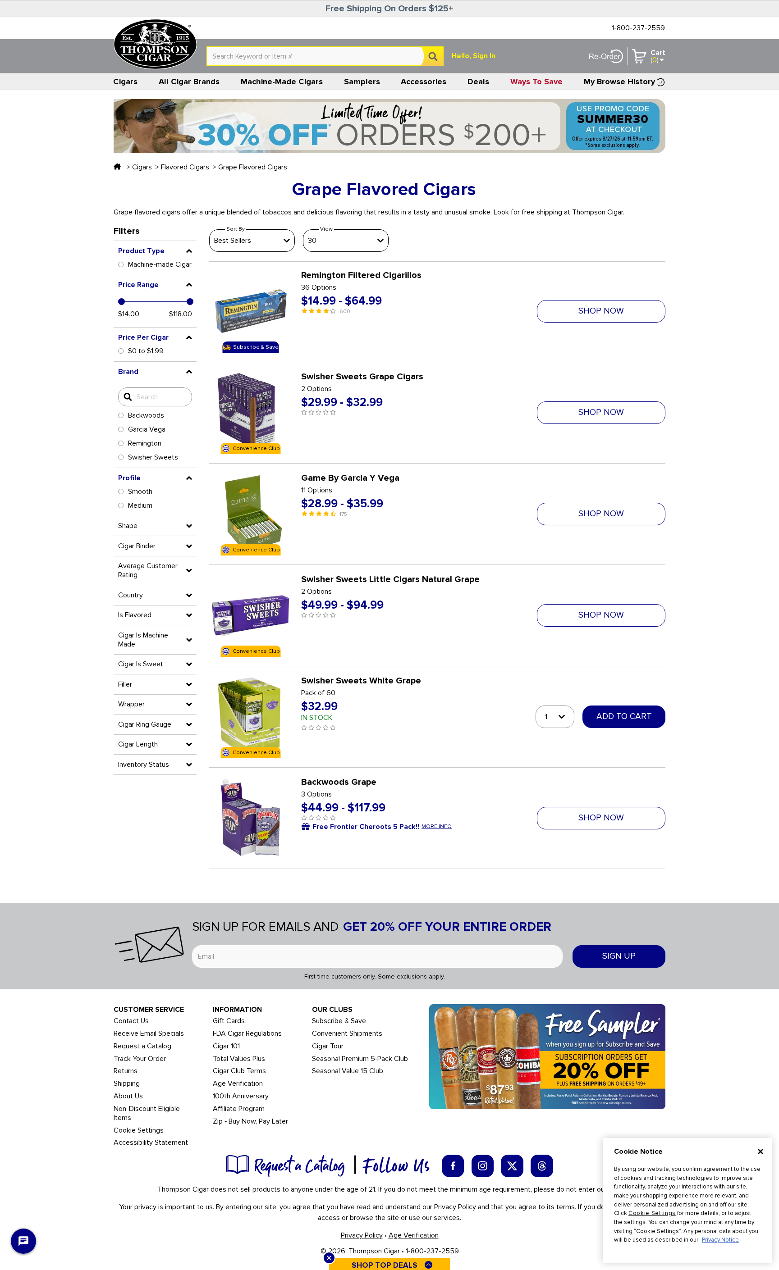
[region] (687, 1200)
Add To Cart (624, 716)
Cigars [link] (125, 81)
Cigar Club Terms (239, 1071)
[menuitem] (125, 81)
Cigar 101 (226, 1046)
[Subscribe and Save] (547, 1056)
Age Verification (238, 1083)
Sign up (619, 956)
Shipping (127, 1083)
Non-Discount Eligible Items (147, 1113)
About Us (128, 1096)
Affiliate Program (239, 1109)
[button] (155, 250)
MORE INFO (437, 827)
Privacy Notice (720, 1239)
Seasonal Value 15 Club (347, 1071)
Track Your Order (140, 1059)
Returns (125, 1071)
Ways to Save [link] (536, 81)
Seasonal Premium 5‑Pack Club (360, 1059)
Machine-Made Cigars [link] (282, 81)
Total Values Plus (239, 1059)
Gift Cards (229, 1021)
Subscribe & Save (339, 1021)
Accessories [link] (423, 81)
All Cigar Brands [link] (189, 81)
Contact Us (131, 1021)
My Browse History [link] (619, 81)
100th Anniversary (241, 1096)
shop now (601, 311)
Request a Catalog (142, 1046)
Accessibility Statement (151, 1142)
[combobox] (325, 56)
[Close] (760, 1151)
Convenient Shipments (347, 1033)
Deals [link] (478, 81)
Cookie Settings (652, 1213)
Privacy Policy (362, 1235)
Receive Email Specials (149, 1033)
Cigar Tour (328, 1046)
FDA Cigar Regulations (247, 1033)
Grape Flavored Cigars (252, 167)
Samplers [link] (362, 81)
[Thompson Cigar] (155, 44)
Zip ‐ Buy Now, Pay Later (250, 1121)
